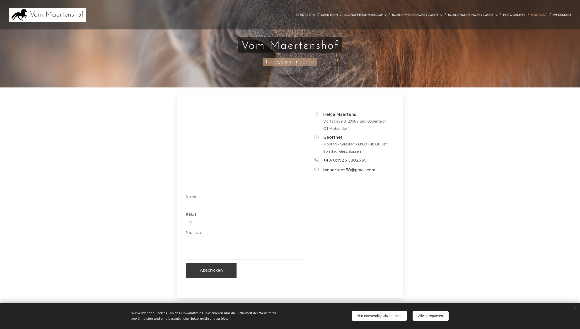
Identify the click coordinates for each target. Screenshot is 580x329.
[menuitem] (307, 14)
